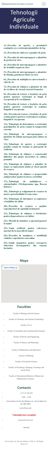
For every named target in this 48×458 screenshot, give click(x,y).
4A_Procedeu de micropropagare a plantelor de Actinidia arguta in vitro (25, 66)
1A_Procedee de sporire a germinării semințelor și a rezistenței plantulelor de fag (25, 46)
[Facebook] (19, 435)
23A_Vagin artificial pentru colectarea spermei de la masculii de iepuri (25, 229)
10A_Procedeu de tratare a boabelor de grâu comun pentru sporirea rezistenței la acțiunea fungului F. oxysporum (25, 117)
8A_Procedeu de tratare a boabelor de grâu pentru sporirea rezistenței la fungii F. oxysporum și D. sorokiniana (25, 97)
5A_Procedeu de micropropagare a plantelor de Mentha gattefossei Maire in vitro (25, 73)
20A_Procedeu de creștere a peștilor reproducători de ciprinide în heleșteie (25, 207)
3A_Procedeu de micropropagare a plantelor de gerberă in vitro (25, 58)
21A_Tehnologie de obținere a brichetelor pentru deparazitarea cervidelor (25, 214)
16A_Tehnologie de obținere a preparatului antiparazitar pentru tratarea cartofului (25, 175)
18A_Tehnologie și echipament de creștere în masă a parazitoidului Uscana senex (25, 192)
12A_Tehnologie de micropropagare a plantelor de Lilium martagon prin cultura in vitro (25, 137)
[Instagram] (24, 435)
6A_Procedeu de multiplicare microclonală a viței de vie (25, 80)
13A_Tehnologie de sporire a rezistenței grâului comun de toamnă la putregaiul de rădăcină (25, 147)
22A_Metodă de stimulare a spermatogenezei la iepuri (25, 222)
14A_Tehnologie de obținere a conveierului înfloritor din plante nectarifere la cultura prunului (25, 157)
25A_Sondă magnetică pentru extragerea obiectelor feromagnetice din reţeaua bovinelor (25, 245)
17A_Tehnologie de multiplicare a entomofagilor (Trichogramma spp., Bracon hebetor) (25, 184)
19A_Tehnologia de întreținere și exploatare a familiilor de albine (25, 200)
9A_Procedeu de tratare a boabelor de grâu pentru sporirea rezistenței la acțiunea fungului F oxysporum (25, 107)
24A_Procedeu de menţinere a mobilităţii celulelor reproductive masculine (25, 236)
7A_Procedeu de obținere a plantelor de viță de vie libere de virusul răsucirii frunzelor (25, 88)
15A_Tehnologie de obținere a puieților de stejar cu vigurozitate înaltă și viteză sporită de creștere (25, 167)
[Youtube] (29, 435)
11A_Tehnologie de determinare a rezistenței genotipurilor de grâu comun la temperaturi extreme (25, 127)
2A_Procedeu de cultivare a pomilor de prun (25, 52)
